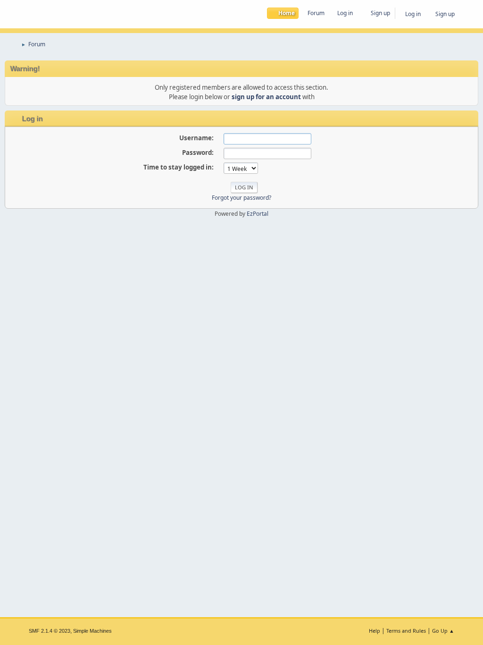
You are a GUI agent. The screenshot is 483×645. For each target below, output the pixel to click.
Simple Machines (92, 631)
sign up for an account (266, 97)
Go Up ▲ (443, 630)
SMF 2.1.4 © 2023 (49, 631)
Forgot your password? (241, 198)
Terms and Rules (406, 630)
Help (374, 630)
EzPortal (257, 214)
